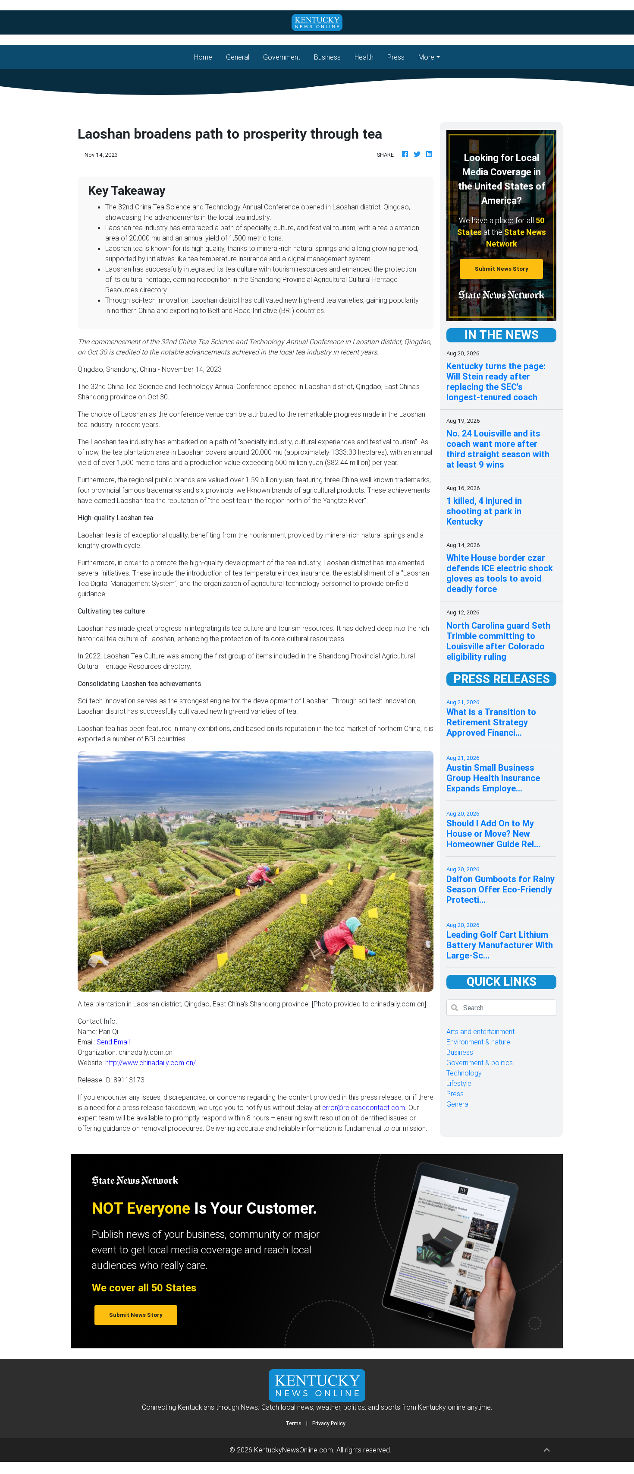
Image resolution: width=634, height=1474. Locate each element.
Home (206, 56)
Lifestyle (458, 1083)
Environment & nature (478, 1041)
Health (364, 57)
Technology (464, 1073)
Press (396, 57)
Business (327, 57)
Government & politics (479, 1062)
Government (281, 57)
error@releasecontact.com (363, 1107)
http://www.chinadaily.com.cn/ (150, 1062)
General (237, 57)
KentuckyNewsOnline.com (293, 1450)
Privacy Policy (328, 1423)
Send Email (113, 1041)
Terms (293, 1423)
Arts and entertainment (480, 1031)
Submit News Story (501, 268)
